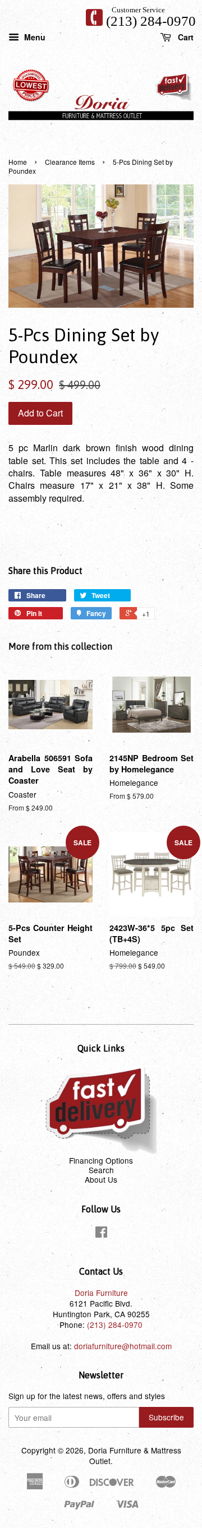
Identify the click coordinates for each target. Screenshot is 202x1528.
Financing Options (101, 1160)
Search (101, 1169)
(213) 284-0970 (151, 21)
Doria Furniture (101, 1292)
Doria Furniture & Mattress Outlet (134, 1455)
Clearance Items (70, 161)
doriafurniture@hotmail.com (123, 1345)
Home (17, 161)
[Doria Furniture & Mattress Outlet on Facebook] (101, 1233)
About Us (101, 1179)
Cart (185, 36)
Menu (33, 36)
